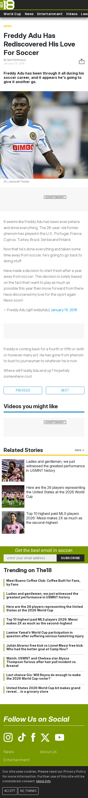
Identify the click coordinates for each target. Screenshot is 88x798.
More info (43, 781)
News (29, 14)
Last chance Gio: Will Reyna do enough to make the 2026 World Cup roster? (43, 676)
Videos (71, 14)
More (78, 450)
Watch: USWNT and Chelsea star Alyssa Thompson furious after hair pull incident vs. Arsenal (41, 662)
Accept (9, 791)
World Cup (12, 14)
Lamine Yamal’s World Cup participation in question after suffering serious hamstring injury (45, 634)
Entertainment (50, 14)
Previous (23, 390)
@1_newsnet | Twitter (17, 181)
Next (65, 390)
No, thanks (28, 791)
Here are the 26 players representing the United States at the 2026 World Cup (55, 492)
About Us (48, 751)
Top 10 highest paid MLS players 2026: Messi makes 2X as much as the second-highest (54, 518)
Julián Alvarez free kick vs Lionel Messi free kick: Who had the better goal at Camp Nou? (44, 647)
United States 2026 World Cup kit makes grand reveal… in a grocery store (43, 689)
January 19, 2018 (64, 309)
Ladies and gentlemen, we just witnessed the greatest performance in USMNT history (55, 466)
